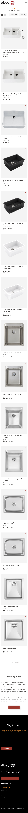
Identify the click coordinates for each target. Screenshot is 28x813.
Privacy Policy (10, 811)
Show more (14, 707)
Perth (3, 795)
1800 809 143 (6, 783)
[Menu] (26, 3)
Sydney (3, 797)
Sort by (12, 14)
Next (16, 662)
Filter (21, 14)
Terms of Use (4, 811)
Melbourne (5, 793)
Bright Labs (17, 811)
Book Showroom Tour (10, 778)
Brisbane (4, 790)
